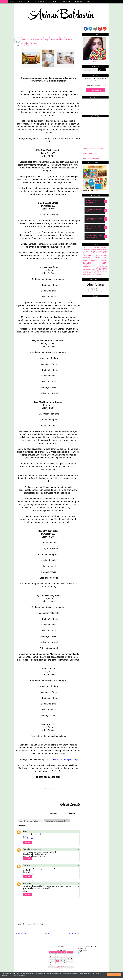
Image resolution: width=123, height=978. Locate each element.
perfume (89, 273)
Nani (24, 831)
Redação (12, 2)
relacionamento (103, 273)
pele (84, 273)
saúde (28, 45)
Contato (89, 2)
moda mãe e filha (88, 271)
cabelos (97, 257)
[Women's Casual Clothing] (91, 158)
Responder (27, 842)
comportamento (88, 259)
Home (4, 2)
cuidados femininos (99, 261)
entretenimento (88, 265)
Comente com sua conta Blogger (30, 821)
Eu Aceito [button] (114, 974)
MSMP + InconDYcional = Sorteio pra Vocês (93, 201)
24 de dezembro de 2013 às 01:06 (37, 849)
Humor (90, 253)
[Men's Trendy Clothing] (89, 153)
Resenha (87, 255)
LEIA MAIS (95, 61)
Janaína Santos (27, 849)
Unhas (96, 255)
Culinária (104, 249)
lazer (106, 265)
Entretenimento (53, 2)
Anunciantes (67, 2)
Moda (29, 2)
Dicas (25, 45)
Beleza (21, 2)
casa (105, 257)
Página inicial (48, 933)
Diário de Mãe (39, 2)
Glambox (99, 251)
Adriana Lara (27, 883)
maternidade (87, 269)
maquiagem (103, 267)
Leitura (94, 253)
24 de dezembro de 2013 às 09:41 (34, 865)
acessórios (104, 255)
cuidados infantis (95, 263)
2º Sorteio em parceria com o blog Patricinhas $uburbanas (94, 210)
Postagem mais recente (21, 933)
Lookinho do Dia (101, 253)
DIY (84, 251)
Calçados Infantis (96, 249)
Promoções (79, 2)
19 (57, 960)
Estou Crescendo (28, 838)
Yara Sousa (26, 865)
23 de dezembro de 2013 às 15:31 (30, 831)
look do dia (86, 267)
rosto (84, 274)
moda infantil (101, 269)
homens (101, 265)
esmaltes (96, 265)
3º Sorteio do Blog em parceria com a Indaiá (94, 218)
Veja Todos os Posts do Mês (61, 967)
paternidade (104, 271)
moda (93, 269)
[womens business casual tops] (93, 148)
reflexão (96, 273)
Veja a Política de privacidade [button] (17, 975)
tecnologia (93, 274)
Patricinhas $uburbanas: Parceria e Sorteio (95, 227)
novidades (97, 271)
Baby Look (87, 248)
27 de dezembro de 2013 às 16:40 (35, 883)
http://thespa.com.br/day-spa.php (62, 759)
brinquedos (86, 257)
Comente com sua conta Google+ (56, 821)
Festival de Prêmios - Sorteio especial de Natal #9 (94, 236)
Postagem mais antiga (74, 933)
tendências (98, 274)
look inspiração (95, 267)
